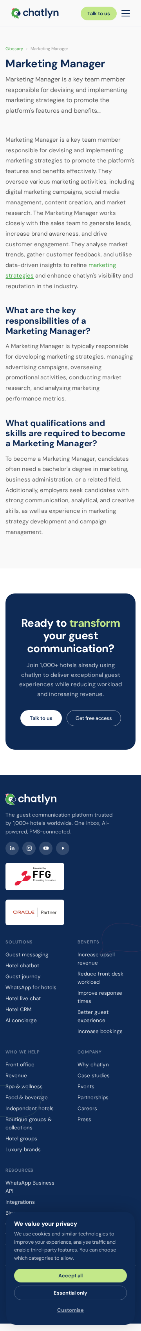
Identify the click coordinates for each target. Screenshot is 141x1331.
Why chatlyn (93, 1064)
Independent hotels (29, 1108)
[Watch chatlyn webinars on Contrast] (62, 848)
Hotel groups (21, 1138)
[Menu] (126, 13)
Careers (87, 1108)
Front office (19, 1064)
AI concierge (21, 1020)
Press (84, 1119)
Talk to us (98, 13)
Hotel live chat (23, 998)
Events (86, 1086)
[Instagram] (29, 848)
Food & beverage (26, 1097)
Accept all (70, 1275)
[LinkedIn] (12, 848)
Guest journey (23, 976)
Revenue (16, 1075)
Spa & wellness (24, 1086)
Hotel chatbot (22, 965)
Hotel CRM (18, 1009)
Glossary (14, 48)
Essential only (70, 1293)
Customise (70, 1310)
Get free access (94, 718)
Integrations (20, 1202)
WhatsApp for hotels (30, 987)
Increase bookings (100, 1031)
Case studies (94, 1075)
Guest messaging (27, 954)
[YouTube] (45, 848)
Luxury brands (23, 1149)
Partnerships (93, 1097)
